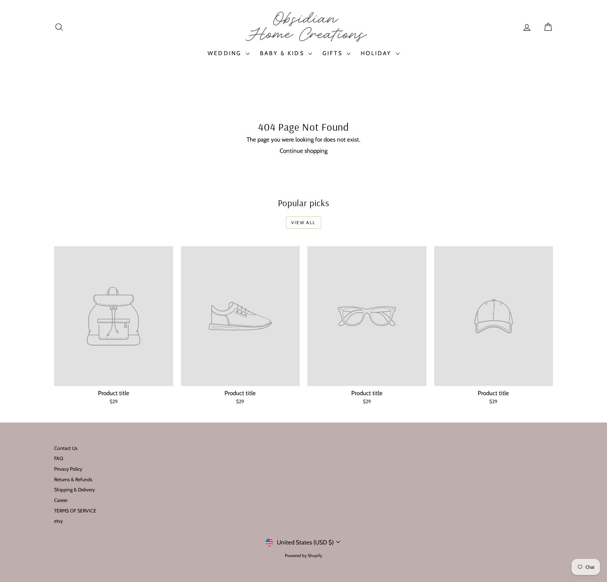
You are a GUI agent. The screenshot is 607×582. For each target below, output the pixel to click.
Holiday (377, 53)
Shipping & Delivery (74, 489)
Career (60, 500)
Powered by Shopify (303, 555)
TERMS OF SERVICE (75, 511)
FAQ (58, 458)
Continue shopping (303, 150)
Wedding (226, 53)
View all (303, 222)
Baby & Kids (283, 53)
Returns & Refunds (73, 479)
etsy (58, 521)
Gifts (333, 53)
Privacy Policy (68, 469)
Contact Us (66, 448)
